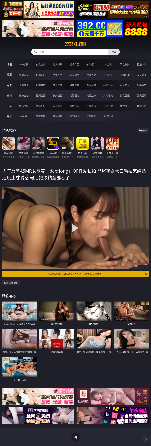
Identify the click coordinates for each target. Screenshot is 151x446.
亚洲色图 (40, 95)
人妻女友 (57, 106)
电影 (10, 85)
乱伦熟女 (125, 85)
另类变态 (141, 85)
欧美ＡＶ (57, 74)
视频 (10, 75)
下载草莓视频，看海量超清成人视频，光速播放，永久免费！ (75, 273)
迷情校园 (91, 106)
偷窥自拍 (24, 95)
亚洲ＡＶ (24, 74)
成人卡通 (57, 85)
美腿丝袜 (91, 95)
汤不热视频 (74, 116)
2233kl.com (75, 44)
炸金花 (108, 64)
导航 (10, 116)
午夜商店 (40, 116)
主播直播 (125, 74)
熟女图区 (125, 95)
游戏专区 (74, 64)
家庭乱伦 (40, 106)
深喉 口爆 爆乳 (11, 282)
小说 (10, 106)
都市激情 (24, 106)
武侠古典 (74, 106)
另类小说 (108, 106)
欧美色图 (57, 95)
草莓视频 (57, 116)
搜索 (113, 51)
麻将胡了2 (91, 64)
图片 (10, 95)
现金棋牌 (125, 64)
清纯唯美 (108, 95)
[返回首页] (145, 439)
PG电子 (24, 64)
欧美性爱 (74, 85)
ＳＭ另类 (141, 74)
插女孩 (23, 116)
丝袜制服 (108, 74)
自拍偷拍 (40, 74)
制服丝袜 (91, 85)
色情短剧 (108, 116)
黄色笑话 (125, 106)
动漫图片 (74, 95)
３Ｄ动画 (74, 74)
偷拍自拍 (40, 85)
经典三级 (108, 85)
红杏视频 (91, 116)
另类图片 (141, 95)
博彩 (10, 64)
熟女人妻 (91, 74)
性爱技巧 (141, 106)
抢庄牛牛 (141, 64)
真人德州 (40, 64)
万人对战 (57, 64)
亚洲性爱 (24, 85)
